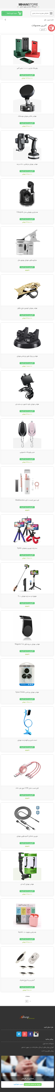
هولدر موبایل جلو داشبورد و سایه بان (27, 404)
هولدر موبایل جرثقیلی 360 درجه (27, 164)
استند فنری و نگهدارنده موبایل (27, 740)
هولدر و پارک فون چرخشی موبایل (27, 356)
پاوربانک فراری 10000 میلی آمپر (27, 68)
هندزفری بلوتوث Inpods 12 (27, 932)
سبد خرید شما (12, 13)
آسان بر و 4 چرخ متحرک (27, 980)
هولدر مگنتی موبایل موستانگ (27, 116)
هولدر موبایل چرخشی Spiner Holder (27, 692)
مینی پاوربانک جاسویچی (27, 452)
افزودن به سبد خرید (27, 75)
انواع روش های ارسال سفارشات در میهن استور (37, 1047)
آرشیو (43, 29)
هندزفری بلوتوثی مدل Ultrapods (27, 212)
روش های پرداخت (47, 1051)
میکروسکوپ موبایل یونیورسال (27, 260)
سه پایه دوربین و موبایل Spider (27, 548)
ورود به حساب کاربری (32, 1084)
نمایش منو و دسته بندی (40, 13)
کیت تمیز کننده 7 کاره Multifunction (27, 500)
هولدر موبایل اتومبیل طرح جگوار (27, 308)
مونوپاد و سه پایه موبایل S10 (27, 596)
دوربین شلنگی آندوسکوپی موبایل (27, 836)
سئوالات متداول (48, 1044)
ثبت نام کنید (18, 1084)
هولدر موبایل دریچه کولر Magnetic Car (27, 644)
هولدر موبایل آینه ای (27, 884)
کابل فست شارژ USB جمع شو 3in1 (27, 788)
